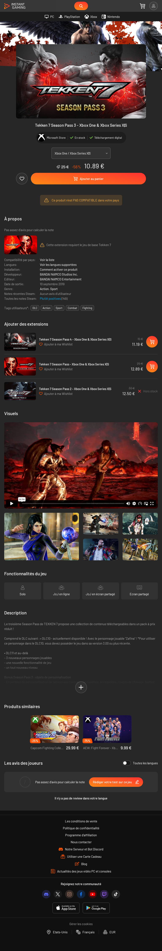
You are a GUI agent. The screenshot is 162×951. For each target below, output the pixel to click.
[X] (58, 894)
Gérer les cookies (81, 924)
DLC (34, 308)
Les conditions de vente (81, 821)
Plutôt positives (50, 298)
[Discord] (46, 894)
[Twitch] (104, 894)
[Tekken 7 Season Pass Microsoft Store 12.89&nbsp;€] (20, 366)
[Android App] (96, 908)
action (46, 308)
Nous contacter (81, 842)
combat (72, 308)
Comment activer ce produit (58, 269)
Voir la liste (47, 260)
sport (59, 308)
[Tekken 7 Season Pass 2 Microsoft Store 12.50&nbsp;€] (20, 391)
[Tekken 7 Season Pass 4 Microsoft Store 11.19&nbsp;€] (20, 342)
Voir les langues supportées (58, 264)
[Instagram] (69, 894)
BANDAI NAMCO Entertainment (60, 279)
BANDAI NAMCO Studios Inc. (59, 274)
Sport (54, 289)
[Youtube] (92, 894)
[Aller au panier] (142, 6)
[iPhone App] (66, 908)
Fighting (87, 308)
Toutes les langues (145, 763)
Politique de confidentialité (81, 828)
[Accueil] (14, 6)
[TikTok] (116, 894)
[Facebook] (81, 894)
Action (44, 289)
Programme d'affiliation (81, 835)
